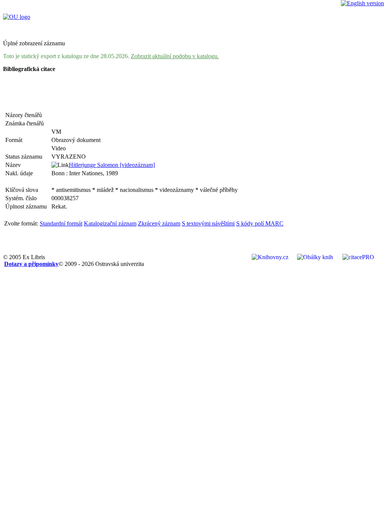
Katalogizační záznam (110, 223)
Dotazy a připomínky (31, 264)
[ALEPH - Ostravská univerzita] (16, 17)
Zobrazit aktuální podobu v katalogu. (175, 56)
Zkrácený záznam (159, 223)
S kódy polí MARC (259, 223)
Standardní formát (61, 223)
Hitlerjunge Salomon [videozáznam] (112, 165)
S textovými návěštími (208, 223)
